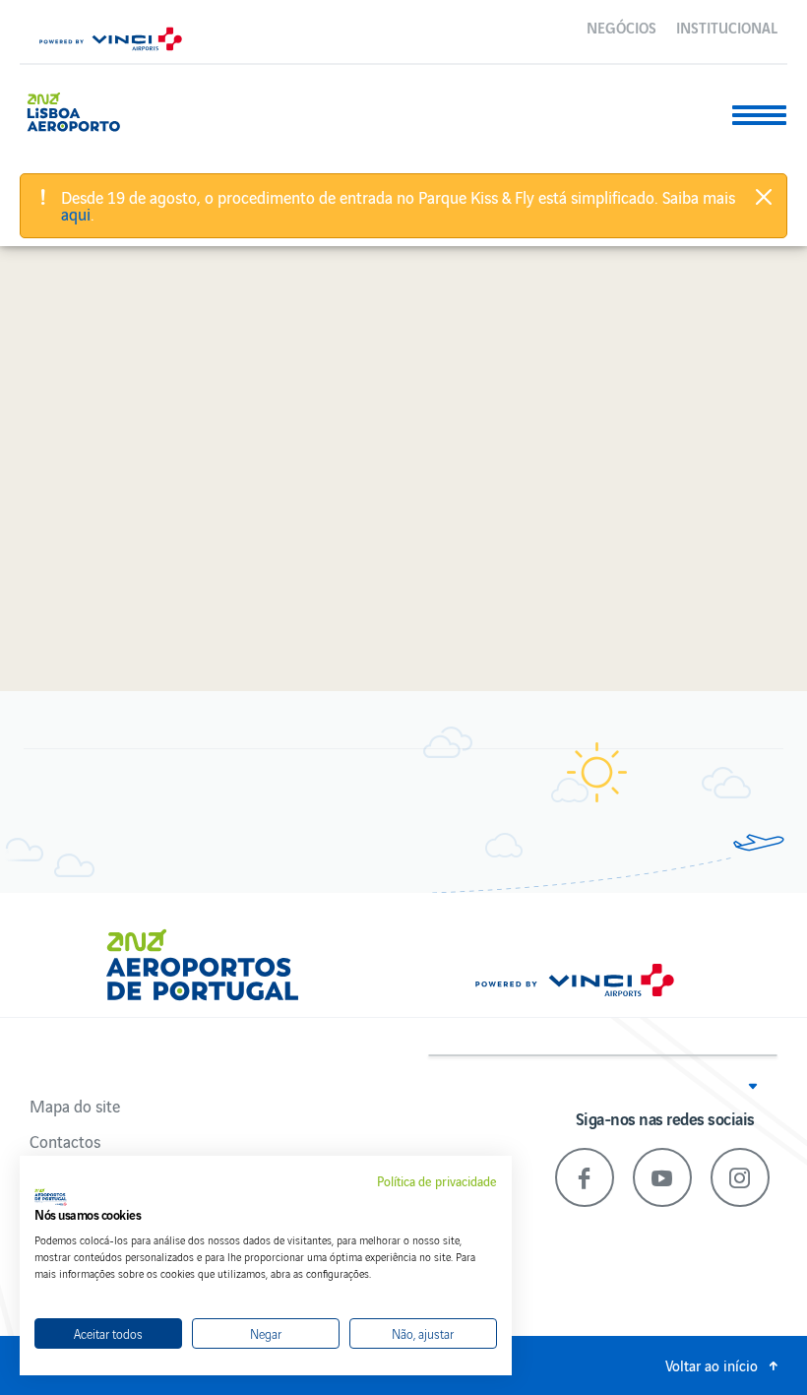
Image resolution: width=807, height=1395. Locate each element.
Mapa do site (75, 1105)
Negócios (621, 26)
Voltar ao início (711, 1365)
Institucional (726, 26)
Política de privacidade (437, 1181)
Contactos (65, 1141)
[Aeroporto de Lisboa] (82, 110)
